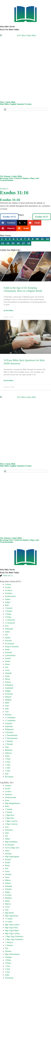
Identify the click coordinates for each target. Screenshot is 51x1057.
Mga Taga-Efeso (11, 927)
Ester (7, 833)
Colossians (9, 732)
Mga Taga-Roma (11, 916)
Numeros (8, 794)
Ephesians (9, 726)
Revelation (9, 777)
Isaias (7, 851)
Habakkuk (9, 685)
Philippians (9, 729)
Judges (7, 602)
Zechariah (9, 694)
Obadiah (8, 673)
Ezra (7, 626)
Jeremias (8, 854)
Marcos (8, 904)
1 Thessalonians (11, 735)
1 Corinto (8, 919)
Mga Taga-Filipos (12, 930)
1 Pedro (8, 960)
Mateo (7, 901)
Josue (7, 800)
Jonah (7, 676)
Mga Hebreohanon (12, 954)
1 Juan (7, 966)
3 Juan (7, 972)
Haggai (8, 691)
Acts (7, 712)
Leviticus (8, 590)
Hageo (7, 892)
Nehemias (9, 830)
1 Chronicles (10, 620)
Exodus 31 (4, 189)
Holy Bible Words (7, 27)
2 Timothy (9, 744)
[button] (8, 223)
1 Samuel (8, 608)
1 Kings (8, 614)
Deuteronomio (10, 797)
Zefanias (8, 889)
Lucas (7, 907)
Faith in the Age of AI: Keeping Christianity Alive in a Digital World (23, 289)
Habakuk (8, 886)
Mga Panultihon (11, 842)
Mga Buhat (9, 913)
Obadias (8, 874)
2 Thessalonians (11, 738)
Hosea (7, 664)
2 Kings (8, 617)
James (7, 756)
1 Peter (7, 759)
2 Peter (7, 762)
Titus (7, 747)
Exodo (7, 788)
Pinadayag (9, 978)
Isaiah (7, 649)
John (7, 709)
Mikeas (8, 880)
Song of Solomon (12, 646)
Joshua (7, 599)
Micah (7, 679)
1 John (7, 765)
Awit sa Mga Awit (12, 848)
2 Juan (7, 969)
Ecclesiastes (9, 644)
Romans (8, 714)
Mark (7, 703)
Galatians (8, 723)
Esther (7, 632)
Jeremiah (8, 652)
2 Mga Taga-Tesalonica (14, 939)
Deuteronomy (10, 596)
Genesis (8, 584)
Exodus (8, 587)
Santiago (8, 957)
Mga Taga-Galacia (12, 925)
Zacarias (8, 895)
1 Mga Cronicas (11, 821)
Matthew (8, 700)
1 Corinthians (10, 717)
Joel (6, 667)
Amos (7, 670)
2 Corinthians (10, 720)
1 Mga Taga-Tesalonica (14, 936)
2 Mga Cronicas (11, 824)
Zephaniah (9, 688)
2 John (7, 768)
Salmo (7, 839)
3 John (7, 771)
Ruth (7, 605)
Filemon (8, 951)
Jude (7, 774)
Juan (7, 910)
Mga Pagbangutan (12, 856)
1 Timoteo (9, 942)
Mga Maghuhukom (12, 803)
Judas (7, 975)
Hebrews (8, 753)
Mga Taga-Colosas (12, 933)
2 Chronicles (10, 623)
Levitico (8, 791)
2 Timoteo (9, 945)
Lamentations (10, 655)
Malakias (8, 898)
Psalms (7, 638)
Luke (7, 706)
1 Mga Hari (9, 815)
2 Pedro (8, 963)
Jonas (7, 877)
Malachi (8, 697)
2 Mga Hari (9, 818)
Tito (6, 948)
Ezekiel (8, 658)
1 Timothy (9, 741)
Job (6, 635)
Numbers (8, 593)
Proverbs (8, 641)
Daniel (7, 661)
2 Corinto (8, 922)
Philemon (8, 750)
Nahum (8, 682)
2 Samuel (8, 611)
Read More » (9, 310)
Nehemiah (9, 629)
